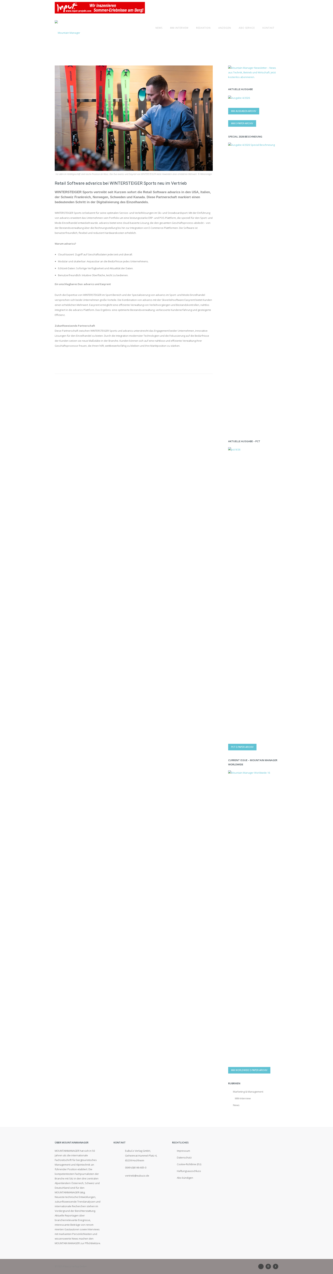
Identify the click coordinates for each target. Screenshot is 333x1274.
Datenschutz (184, 1157)
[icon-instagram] (269, 1266)
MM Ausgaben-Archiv (243, 111)
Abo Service (247, 27)
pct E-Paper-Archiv (242, 747)
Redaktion (203, 27)
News (159, 27)
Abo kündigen (185, 1177)
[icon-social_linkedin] (262, 1266)
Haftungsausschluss (189, 1171)
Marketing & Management (248, 1091)
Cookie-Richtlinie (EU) (189, 1164)
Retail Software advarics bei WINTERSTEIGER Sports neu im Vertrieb (121, 183)
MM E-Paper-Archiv (242, 123)
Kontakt (268, 27)
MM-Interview (179, 27)
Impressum (183, 1150)
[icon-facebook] (275, 1266)
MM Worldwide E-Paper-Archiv (249, 1070)
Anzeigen (224, 27)
